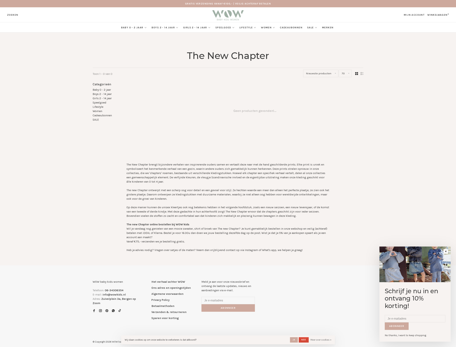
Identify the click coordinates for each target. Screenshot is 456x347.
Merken (327, 27)
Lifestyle (246, 27)
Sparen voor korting (165, 318)
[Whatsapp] (113, 311)
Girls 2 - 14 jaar (195, 27)
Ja (294, 339)
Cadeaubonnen (291, 27)
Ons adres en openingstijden (171, 287)
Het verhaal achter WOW (168, 281)
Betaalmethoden (162, 306)
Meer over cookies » (320, 339)
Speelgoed (223, 27)
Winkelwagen (438, 14)
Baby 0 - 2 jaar (132, 27)
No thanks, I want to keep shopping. (405, 335)
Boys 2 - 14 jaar (163, 27)
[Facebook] (94, 311)
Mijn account (414, 14)
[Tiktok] (119, 311)
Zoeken (12, 14)
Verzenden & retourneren (168, 312)
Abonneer (228, 307)
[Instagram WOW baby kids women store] (100, 311)
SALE (311, 27)
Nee (303, 339)
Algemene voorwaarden (167, 294)
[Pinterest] (106, 311)
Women (266, 27)
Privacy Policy (160, 300)
